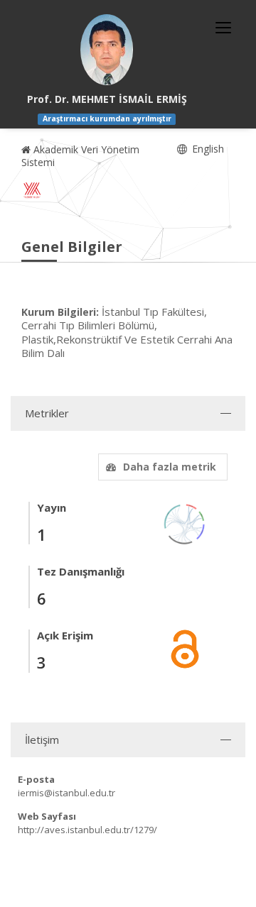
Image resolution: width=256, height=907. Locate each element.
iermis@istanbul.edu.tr (66, 792)
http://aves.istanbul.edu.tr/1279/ (87, 829)
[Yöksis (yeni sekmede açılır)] (32, 190)
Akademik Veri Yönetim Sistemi (80, 156)
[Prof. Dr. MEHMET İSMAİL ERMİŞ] (106, 49)
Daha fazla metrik (169, 466)
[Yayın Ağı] (185, 522)
